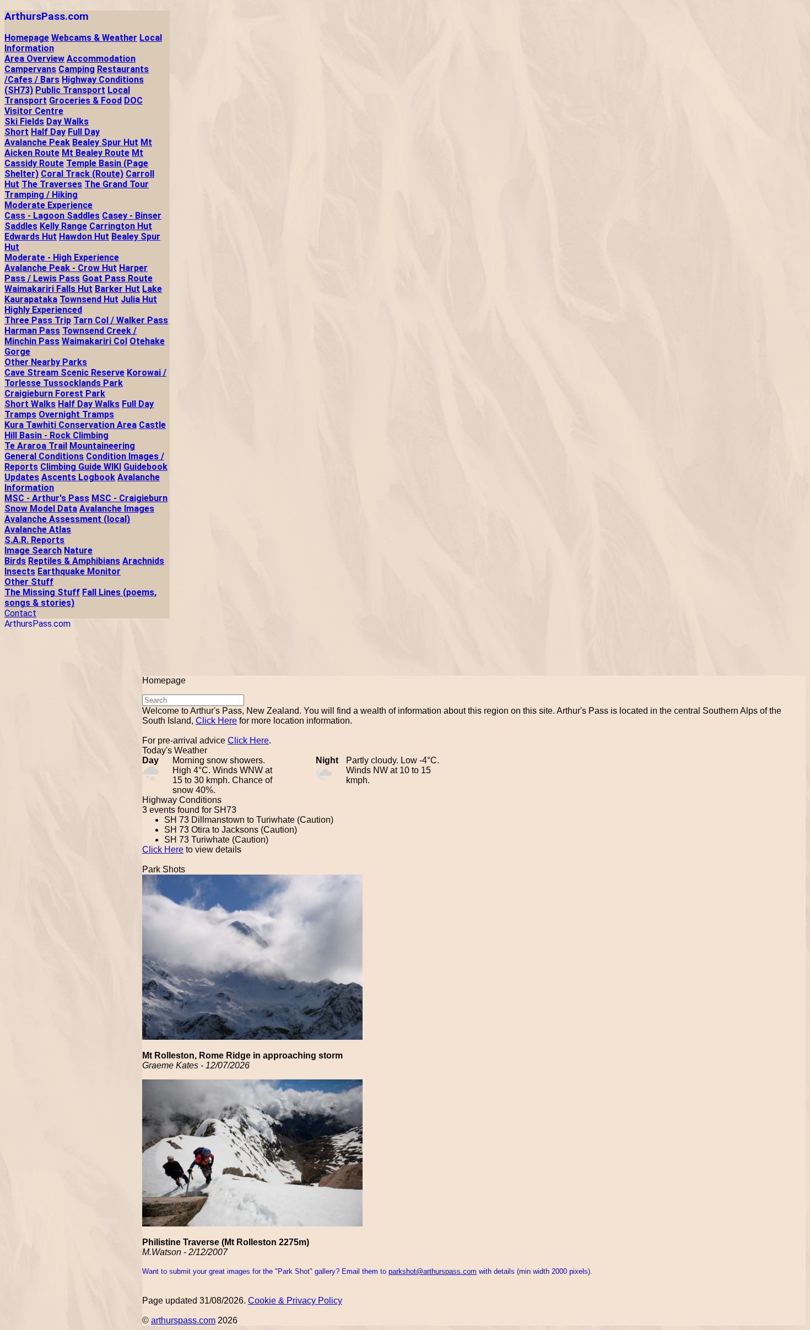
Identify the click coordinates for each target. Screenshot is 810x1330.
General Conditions (44, 456)
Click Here (216, 720)
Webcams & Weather (94, 37)
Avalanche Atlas (37, 529)
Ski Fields (24, 121)
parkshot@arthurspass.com (432, 1271)
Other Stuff (28, 582)
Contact (20, 613)
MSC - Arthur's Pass (46, 498)
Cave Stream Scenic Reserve (64, 372)
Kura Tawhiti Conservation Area (70, 425)
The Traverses (51, 184)
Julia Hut (139, 299)
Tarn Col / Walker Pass (120, 320)
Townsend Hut (89, 299)
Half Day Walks (89, 404)
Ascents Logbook (78, 477)
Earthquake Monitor (79, 571)
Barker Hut (117, 289)
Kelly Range (63, 226)
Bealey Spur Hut (105, 142)
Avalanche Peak (37, 142)
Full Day (84, 132)
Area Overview (34, 58)
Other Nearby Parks (45, 362)
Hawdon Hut (84, 236)
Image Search (33, 550)
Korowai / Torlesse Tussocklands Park (85, 377)
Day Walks (67, 121)
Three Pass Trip (37, 320)
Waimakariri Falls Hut (48, 289)
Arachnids (143, 561)
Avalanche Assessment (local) (67, 519)
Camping (76, 69)
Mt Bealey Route (95, 153)
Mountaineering (102, 446)
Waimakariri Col (94, 341)
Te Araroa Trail (35, 446)
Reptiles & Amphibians (74, 561)
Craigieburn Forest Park (54, 393)
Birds (15, 561)
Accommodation (101, 58)
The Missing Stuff (42, 592)
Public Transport (70, 90)
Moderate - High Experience (61, 257)
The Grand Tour (116, 184)
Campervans (30, 69)
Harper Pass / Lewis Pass (76, 273)
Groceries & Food (85, 100)
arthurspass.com (183, 1320)
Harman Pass (32, 330)
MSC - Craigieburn (129, 498)
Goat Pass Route (117, 278)
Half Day (48, 132)
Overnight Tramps (76, 414)
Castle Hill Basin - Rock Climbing (85, 430)
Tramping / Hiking (41, 194)
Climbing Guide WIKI (80, 467)
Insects (19, 571)
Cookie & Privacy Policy (295, 1300)
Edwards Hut (30, 236)
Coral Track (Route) (82, 174)
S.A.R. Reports (34, 540)
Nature (78, 550)
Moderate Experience (48, 205)
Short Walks (30, 404)
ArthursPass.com (46, 16)
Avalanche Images (116, 508)
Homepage (26, 37)
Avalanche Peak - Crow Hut (60, 268)
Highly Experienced (43, 310)
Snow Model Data (40, 508)
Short (16, 132)
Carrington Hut (120, 226)
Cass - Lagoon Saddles (52, 215)
